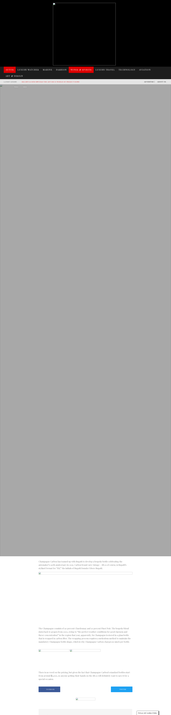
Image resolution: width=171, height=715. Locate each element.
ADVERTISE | (149, 82)
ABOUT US (161, 82)
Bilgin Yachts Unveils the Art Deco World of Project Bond (50, 82)
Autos (10, 69)
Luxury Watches (28, 69)
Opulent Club (65, 339)
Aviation (145, 69)
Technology (127, 69)
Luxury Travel (105, 69)
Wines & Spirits (81, 69)
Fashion (61, 69)
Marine (47, 69)
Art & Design (14, 76)
